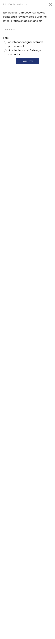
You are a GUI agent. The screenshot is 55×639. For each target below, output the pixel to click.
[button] (50, 4)
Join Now (27, 61)
